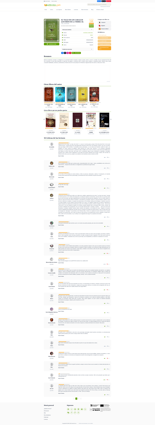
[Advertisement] (77, 15)
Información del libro (66, 29)
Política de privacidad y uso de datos (86, 423)
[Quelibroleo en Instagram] (67, 53)
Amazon (103, 22)
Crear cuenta (54, 1)
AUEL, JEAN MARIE (65, 23)
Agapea (103, 25)
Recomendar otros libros (104, 48)
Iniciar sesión (47, 1)
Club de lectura (84, 9)
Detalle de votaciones (67, 49)
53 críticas (64, 130)
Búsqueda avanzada (106, 6)
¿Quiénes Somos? (47, 408)
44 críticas (91, 130)
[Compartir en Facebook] (62, 53)
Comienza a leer (52, 44)
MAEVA (91, 35)
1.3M (100, 1)
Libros (51, 9)
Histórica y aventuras (88, 32)
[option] (50, 123)
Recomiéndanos (47, 415)
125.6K (109, 1)
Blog (92, 9)
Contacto (46, 419)
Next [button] (110, 119)
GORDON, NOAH (64, 133)
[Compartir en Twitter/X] (65, 53)
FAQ (45, 413)
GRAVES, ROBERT (77, 133)
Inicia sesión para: (102, 35)
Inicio (46, 9)
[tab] (77, 29)
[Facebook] (68, 409)
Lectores (76, 9)
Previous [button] (44, 119)
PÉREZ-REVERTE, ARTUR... (104, 133)
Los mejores (59, 9)
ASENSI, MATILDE (50, 133)
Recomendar (77, 52)
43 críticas (78, 130)
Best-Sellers (68, 9)
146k (104, 1)
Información (46, 410)
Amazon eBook (104, 28)
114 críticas (51, 130)
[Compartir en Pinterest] (70, 53)
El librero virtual (100, 9)
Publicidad (46, 417)
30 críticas (91, 26)
